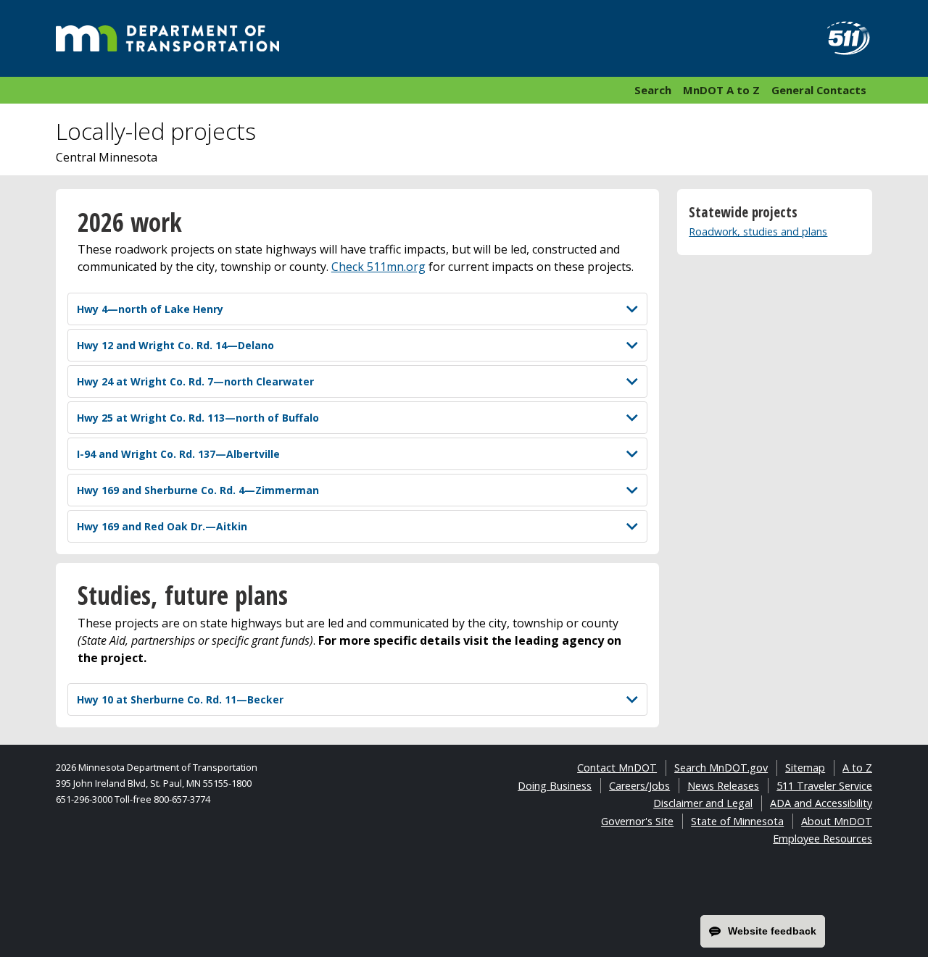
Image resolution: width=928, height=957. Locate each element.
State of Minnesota (737, 821)
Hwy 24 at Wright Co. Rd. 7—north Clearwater (195, 381)
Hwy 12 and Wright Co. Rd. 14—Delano (175, 345)
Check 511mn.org (378, 267)
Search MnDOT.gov (721, 767)
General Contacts (818, 90)
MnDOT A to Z (721, 90)
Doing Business (555, 786)
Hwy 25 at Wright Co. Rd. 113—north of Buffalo (198, 418)
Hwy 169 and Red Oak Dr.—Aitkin (162, 526)
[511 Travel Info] (840, 38)
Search (652, 90)
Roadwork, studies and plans (758, 231)
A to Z (857, 767)
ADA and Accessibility (821, 803)
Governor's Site (637, 821)
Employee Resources (822, 838)
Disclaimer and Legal (703, 803)
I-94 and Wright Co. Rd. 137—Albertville (178, 454)
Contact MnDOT (617, 767)
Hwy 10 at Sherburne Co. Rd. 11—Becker (180, 699)
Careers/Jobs (639, 786)
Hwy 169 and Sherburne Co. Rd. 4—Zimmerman (198, 490)
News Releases (723, 786)
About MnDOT (836, 821)
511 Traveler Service (824, 786)
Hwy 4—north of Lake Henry (150, 309)
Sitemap (805, 767)
